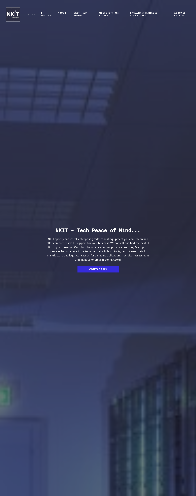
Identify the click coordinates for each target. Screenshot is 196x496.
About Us (41, 142)
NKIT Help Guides (62, 142)
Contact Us (98, 269)
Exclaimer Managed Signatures (137, 142)
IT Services (23, 142)
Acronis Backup (177, 142)
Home (6, 143)
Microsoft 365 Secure (96, 142)
